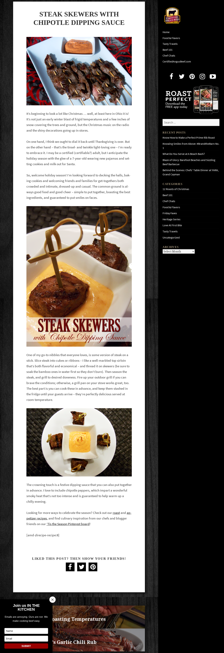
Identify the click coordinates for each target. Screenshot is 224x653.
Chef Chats (169, 55)
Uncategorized (171, 237)
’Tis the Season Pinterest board (68, 524)
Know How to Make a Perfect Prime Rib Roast (189, 137)
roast (116, 513)
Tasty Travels (170, 44)
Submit (26, 646)
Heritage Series (171, 219)
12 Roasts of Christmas (176, 189)
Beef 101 (168, 50)
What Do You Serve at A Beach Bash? (184, 154)
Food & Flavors (171, 38)
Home (166, 32)
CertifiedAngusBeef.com (177, 61)
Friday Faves (170, 213)
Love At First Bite (172, 225)
